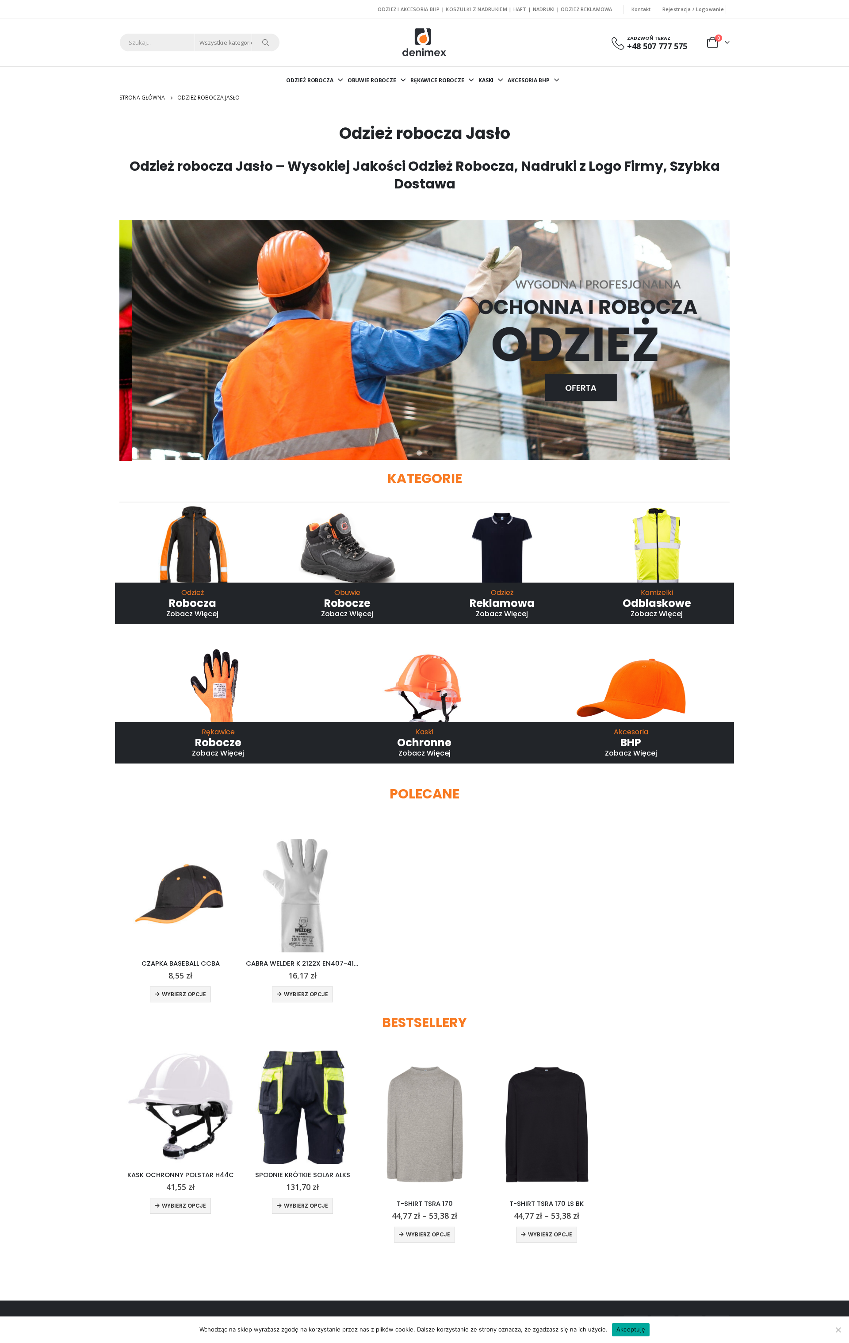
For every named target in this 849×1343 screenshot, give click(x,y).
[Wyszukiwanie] (265, 42)
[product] (180, 895)
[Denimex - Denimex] (424, 42)
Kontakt (641, 9)
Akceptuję (630, 1329)
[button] (419, 453)
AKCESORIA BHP (528, 80)
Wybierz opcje (184, 994)
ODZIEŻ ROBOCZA (309, 80)
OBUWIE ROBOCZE (372, 80)
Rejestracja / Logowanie (693, 9)
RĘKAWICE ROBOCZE (437, 80)
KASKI (485, 80)
